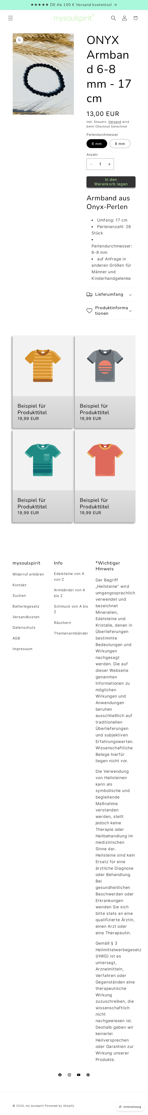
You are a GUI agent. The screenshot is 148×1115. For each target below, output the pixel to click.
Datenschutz (24, 627)
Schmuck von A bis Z (71, 609)
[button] (10, 17)
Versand (114, 122)
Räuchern (62, 622)
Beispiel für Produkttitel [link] (32, 409)
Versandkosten (26, 617)
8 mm (120, 144)
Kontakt (19, 585)
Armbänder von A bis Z (69, 593)
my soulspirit (35, 1105)
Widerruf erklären (28, 574)
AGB (16, 638)
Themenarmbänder (71, 633)
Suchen (19, 595)
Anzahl (92, 155)
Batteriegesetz (26, 606)
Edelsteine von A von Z (69, 576)
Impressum (23, 649)
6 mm (97, 144)
